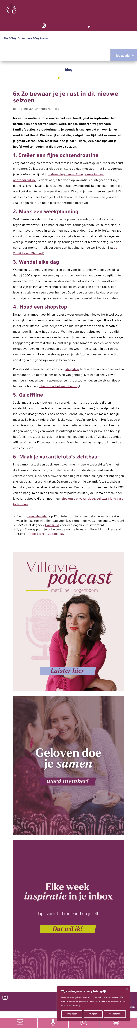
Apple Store (36, 534)
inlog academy (124, 56)
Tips (56, 109)
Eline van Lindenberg (36, 109)
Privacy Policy (73, 1006)
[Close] (127, 989)
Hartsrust (52, 525)
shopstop (72, 369)
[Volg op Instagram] (43, 26)
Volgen (18, 997)
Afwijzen (93, 1014)
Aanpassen (71, 1014)
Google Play (56, 534)
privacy (131, 1007)
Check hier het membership (59, 386)
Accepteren (115, 1014)
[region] (93, 1003)
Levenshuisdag (37, 517)
